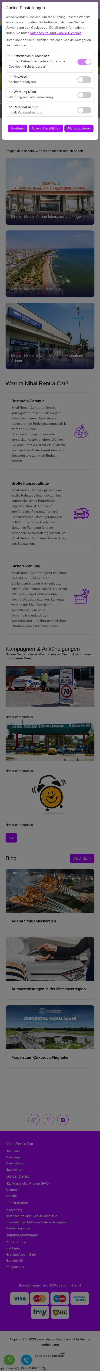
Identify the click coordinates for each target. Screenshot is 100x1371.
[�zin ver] (84, 79)
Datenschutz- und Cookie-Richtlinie (55, 33)
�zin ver (84, 79)
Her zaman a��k (84, 62)
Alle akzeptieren (79, 128)
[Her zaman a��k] (84, 61)
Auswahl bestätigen (46, 128)
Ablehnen (18, 128)
